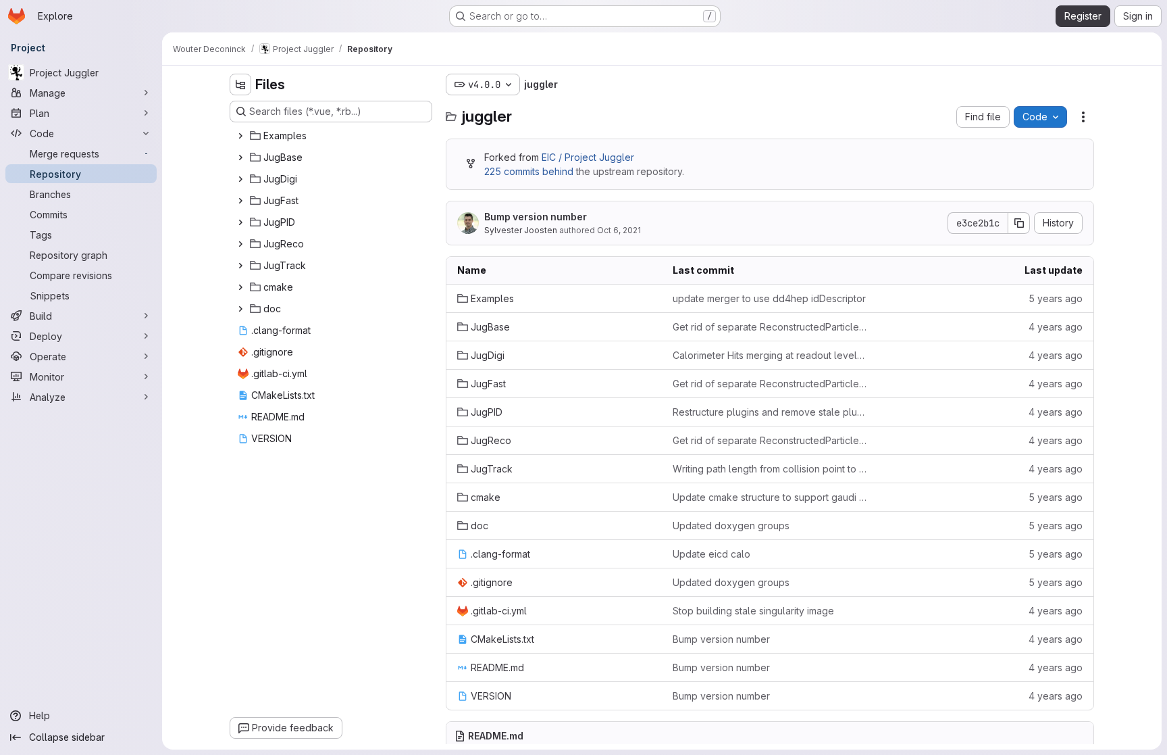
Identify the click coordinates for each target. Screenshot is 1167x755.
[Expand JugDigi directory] (240, 179)
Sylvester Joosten (520, 230)
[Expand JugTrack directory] (240, 266)
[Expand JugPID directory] (240, 222)
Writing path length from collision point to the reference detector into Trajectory (769, 468)
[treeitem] (332, 136)
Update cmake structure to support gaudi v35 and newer (769, 497)
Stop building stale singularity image (753, 610)
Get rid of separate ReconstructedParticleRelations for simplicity (769, 327)
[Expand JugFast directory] (240, 201)
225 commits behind (528, 171)
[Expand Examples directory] (240, 136)
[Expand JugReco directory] (240, 244)
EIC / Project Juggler (588, 157)
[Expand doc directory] (240, 309)
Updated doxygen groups (731, 525)
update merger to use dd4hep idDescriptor (769, 298)
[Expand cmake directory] (240, 287)
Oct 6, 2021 (619, 230)
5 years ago (1056, 298)
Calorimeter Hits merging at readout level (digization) (769, 355)
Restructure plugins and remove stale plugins (769, 412)
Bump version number (535, 216)
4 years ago (1056, 327)
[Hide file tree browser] (240, 84)
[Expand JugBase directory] (240, 157)
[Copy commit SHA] (1019, 223)
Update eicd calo (711, 554)
